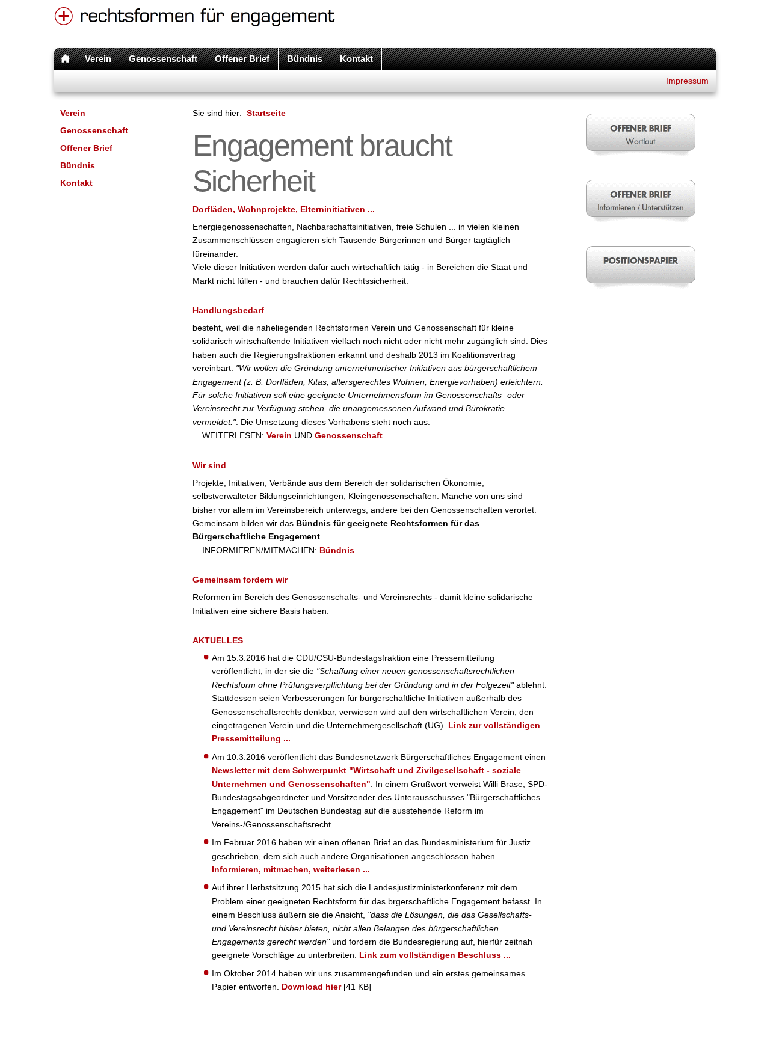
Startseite (266, 113)
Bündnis (304, 59)
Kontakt (356, 59)
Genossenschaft (163, 59)
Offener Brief (242, 59)
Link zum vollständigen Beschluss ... (435, 955)
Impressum (687, 80)
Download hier (311, 986)
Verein (98, 59)
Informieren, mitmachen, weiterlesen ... (291, 869)
